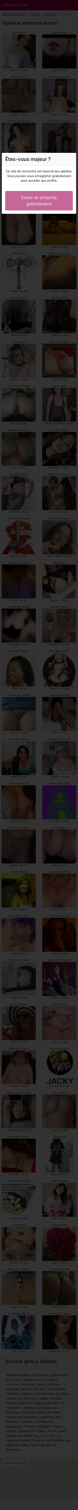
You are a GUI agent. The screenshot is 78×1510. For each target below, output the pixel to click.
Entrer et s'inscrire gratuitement (39, 200)
